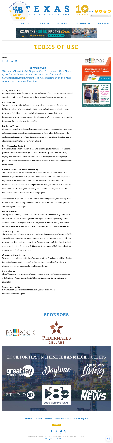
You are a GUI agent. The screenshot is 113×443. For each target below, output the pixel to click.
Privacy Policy (64, 439)
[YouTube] (109, 12)
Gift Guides (62, 23)
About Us (28, 419)
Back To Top (56, 424)
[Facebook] (96, 12)
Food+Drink (103, 23)
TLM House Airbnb (63, 419)
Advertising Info (81, 419)
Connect (89, 12)
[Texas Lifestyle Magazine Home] (56, 10)
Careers (48, 419)
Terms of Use (55, 439)
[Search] (109, 15)
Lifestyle (8, 23)
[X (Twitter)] (100, 12)
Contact (39, 419)
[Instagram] (104, 12)
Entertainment (82, 23)
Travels (25, 23)
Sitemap (47, 439)
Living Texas (43, 23)
